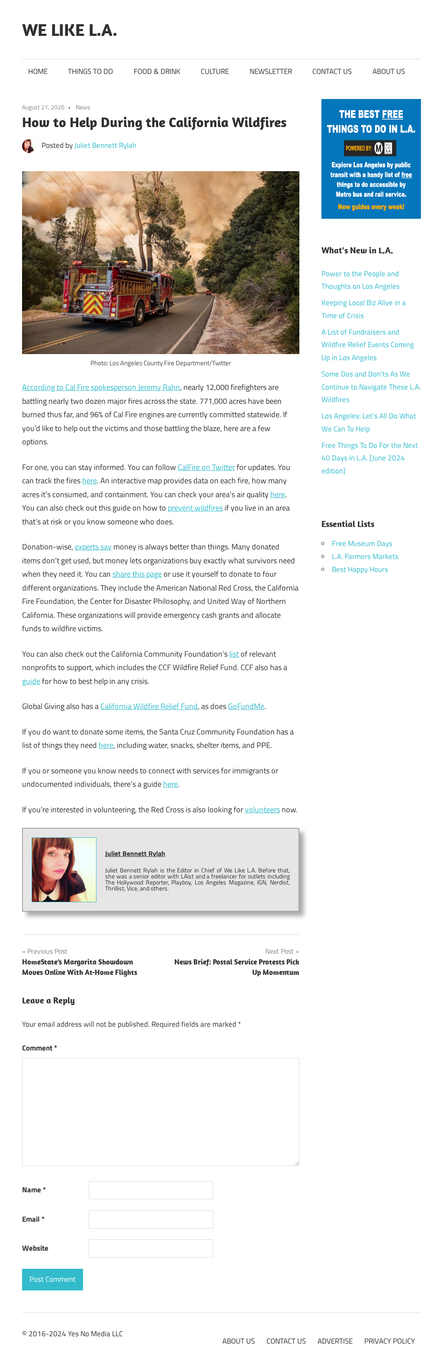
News (83, 107)
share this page (137, 574)
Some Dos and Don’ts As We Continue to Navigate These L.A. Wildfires (371, 387)
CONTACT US (332, 71)
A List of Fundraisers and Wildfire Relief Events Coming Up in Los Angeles (367, 345)
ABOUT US (388, 71)
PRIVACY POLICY (389, 1341)
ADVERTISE (335, 1341)
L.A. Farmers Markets (365, 556)
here (89, 480)
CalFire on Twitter (206, 467)
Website (35, 1248)
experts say (93, 546)
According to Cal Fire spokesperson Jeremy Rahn (101, 387)
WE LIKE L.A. (69, 29)
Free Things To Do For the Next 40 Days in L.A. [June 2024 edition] (369, 458)
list (234, 654)
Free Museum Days (362, 543)
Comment (39, 1048)
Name (34, 1189)
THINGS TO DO (90, 71)
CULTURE (215, 71)
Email (33, 1219)
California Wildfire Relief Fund (149, 706)
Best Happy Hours (360, 569)
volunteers (262, 809)
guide (31, 681)
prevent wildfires (195, 508)
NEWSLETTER (271, 71)
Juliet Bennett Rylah (105, 145)
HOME (38, 71)
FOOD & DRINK (157, 71)
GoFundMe (246, 706)
